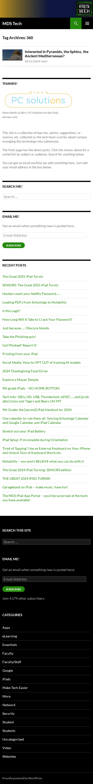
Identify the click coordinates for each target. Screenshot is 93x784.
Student (8, 722)
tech (44, 61)
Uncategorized (13, 739)
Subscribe (13, 245)
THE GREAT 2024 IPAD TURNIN (26, 478)
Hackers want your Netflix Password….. (31, 294)
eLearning (9, 636)
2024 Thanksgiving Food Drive (24, 371)
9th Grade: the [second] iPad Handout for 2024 (37, 410)
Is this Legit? (11, 311)
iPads (6, 679)
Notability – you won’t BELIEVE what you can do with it (43, 461)
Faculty (7, 653)
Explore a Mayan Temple (20, 380)
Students (8, 731)
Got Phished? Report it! (19, 345)
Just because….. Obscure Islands (25, 328)
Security (8, 713)
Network (9, 705)
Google (7, 670)
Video (6, 748)
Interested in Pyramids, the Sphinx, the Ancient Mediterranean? (56, 53)
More (6, 696)
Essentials (9, 645)
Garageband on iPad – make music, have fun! (35, 487)
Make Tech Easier (15, 688)
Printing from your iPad (20, 354)
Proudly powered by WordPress (22, 778)
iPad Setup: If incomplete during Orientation (35, 440)
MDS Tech (12, 23)
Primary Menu (87, 23)
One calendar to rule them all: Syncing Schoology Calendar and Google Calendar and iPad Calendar (45, 420)
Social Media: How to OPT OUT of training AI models (41, 362)
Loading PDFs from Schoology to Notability (34, 302)
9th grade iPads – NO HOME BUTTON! (31, 388)
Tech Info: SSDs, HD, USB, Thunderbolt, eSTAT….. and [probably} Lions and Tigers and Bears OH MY (46, 399)
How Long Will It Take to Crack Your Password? (37, 319)
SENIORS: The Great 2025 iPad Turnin (30, 285)
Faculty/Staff (11, 662)
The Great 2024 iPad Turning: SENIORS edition (36, 470)
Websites (9, 756)
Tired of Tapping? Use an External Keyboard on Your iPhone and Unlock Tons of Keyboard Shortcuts (46, 450)
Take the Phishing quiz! (19, 337)
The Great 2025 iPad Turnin (22, 276)
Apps (6, 627)
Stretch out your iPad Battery (24, 431)
